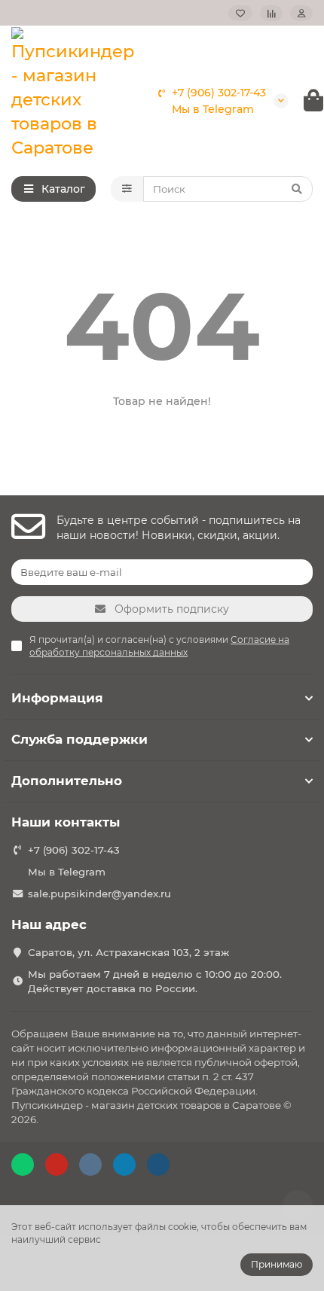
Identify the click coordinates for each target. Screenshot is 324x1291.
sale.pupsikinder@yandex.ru (99, 894)
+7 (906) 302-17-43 (219, 92)
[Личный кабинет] (301, 13)
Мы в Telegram (213, 109)
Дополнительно (66, 780)
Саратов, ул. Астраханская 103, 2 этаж (128, 952)
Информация (57, 697)
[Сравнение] (271, 13)
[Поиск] (297, 189)
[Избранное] (240, 13)
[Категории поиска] (127, 189)
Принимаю (276, 1264)
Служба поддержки (79, 739)
